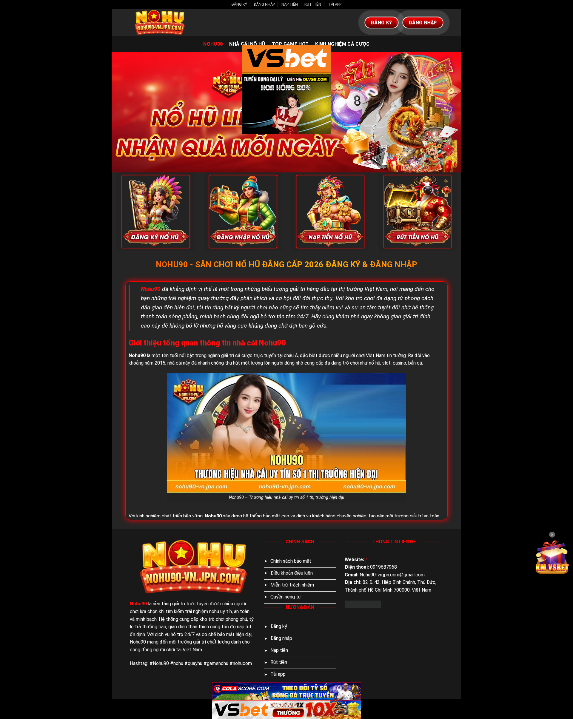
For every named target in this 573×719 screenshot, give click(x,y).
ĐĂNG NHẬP (264, 4)
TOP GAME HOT (290, 44)
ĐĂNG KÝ (239, 4)
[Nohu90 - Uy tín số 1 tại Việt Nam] (160, 22)
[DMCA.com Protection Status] (363, 604)
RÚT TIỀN (312, 4)
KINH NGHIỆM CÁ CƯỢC (342, 44)
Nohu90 (213, 44)
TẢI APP (334, 4)
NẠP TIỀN (289, 4)
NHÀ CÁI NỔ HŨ (247, 44)
